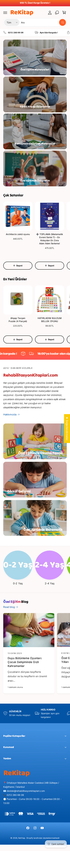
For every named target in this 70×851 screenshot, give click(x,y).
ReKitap (21, 838)
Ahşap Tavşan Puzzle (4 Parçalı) (18, 320)
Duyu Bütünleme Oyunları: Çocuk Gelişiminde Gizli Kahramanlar (25, 662)
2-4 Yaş (49, 583)
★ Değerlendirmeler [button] (67, 428)
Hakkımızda (9, 414)
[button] (5, 12)
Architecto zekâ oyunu (18, 234)
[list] (35, 32)
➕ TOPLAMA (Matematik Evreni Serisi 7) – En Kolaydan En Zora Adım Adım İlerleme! (49, 239)
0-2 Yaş (17, 583)
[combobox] (43, 22)
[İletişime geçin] (57, 12)
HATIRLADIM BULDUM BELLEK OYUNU (49, 320)
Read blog (9, 607)
